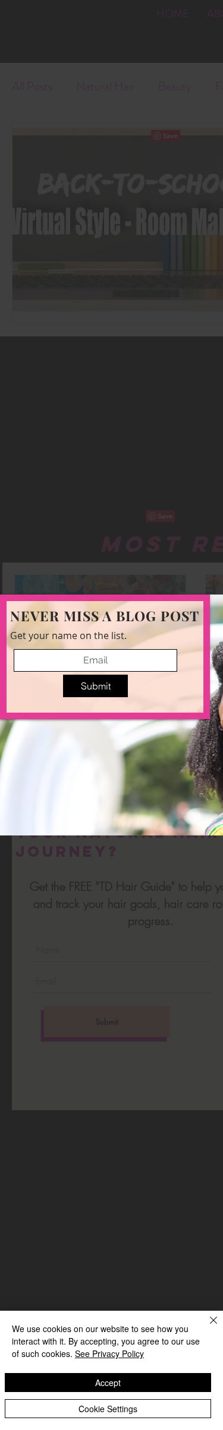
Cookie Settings (107, 1409)
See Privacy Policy (109, 1353)
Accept (108, 1382)
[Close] (206, 1327)
